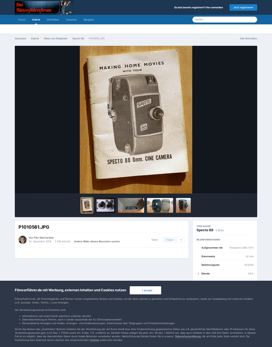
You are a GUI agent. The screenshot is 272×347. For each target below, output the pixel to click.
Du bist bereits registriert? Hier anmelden (199, 7)
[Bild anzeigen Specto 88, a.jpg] (183, 205)
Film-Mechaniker (44, 237)
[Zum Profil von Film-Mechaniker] (23, 240)
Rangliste (89, 19)
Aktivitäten (53, 19)
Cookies (94, 340)
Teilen (154, 239)
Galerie (36, 19)
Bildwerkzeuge (240, 186)
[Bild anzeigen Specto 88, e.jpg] (160, 205)
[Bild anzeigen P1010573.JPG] (105, 205)
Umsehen (71, 19)
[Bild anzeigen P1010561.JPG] (87, 205)
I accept (146, 290)
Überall (240, 19)
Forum (21, 19)
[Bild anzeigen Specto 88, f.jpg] (131, 205)
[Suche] (253, 20)
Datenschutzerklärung (188, 336)
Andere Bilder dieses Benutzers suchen (97, 241)
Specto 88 (205, 230)
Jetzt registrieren (243, 7)
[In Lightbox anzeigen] (136, 120)
